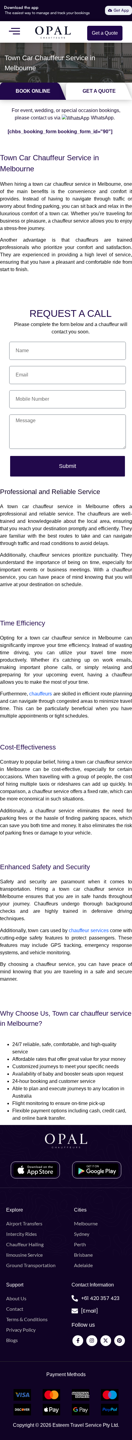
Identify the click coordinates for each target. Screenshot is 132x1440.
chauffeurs (40, 693)
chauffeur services (88, 930)
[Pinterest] (119, 1340)
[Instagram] (91, 1340)
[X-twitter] (105, 1340)
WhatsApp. (103, 117)
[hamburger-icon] (14, 32)
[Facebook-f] (77, 1340)
